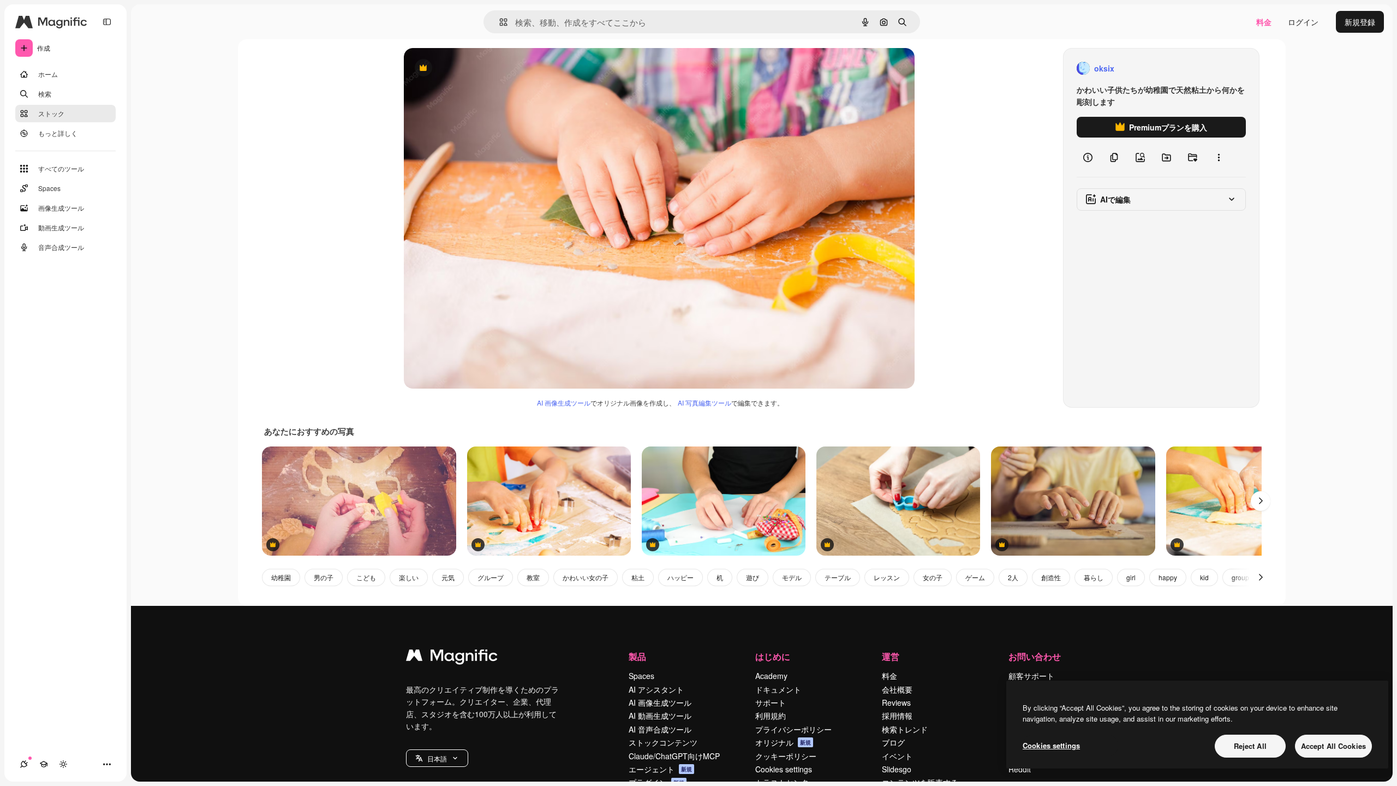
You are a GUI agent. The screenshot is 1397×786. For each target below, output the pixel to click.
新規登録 (1360, 21)
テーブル (838, 577)
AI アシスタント (656, 689)
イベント (897, 756)
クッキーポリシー (785, 756)
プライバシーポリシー (793, 729)
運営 (890, 656)
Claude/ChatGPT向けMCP (674, 756)
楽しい (409, 577)
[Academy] (43, 764)
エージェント (660, 769)
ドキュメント (778, 689)
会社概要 (897, 689)
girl (1131, 577)
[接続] (24, 764)
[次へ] (1260, 501)
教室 (533, 577)
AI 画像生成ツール (563, 402)
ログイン (1303, 21)
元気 (448, 577)
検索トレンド (905, 729)
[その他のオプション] (1218, 157)
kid (1204, 577)
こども (366, 577)
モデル (792, 577)
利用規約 (770, 715)
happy (1168, 577)
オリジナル (478, 68)
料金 (1263, 21)
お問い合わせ (1034, 656)
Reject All (1250, 746)
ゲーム (975, 577)
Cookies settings (783, 769)
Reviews (896, 702)
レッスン (887, 577)
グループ (490, 577)
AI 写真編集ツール (704, 402)
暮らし (1093, 577)
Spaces (641, 675)
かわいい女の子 (585, 577)
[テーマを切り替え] (63, 764)
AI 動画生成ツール (660, 715)
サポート (770, 702)
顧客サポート (1031, 675)
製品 (637, 656)
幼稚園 (281, 577)
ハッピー (680, 577)
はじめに (772, 656)
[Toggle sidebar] (107, 22)
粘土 (637, 577)
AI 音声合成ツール (660, 729)
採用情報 (897, 715)
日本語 (437, 758)
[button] (437, 758)
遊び (752, 577)
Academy (771, 675)
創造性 (1051, 577)
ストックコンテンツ (663, 742)
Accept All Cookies (1333, 746)
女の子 (932, 577)
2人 (1013, 577)
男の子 (323, 577)
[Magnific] (452, 658)
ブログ (893, 742)
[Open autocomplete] (499, 22)
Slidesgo (896, 769)
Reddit (1019, 769)
